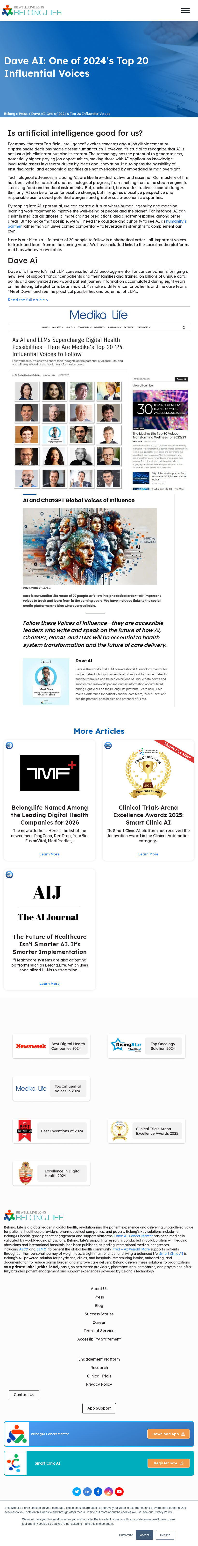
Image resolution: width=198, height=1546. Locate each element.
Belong (9, 114)
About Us (99, 1288)
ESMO (41, 1249)
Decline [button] (165, 1535)
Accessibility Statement (99, 1339)
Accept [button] (144, 1535)
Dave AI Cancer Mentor (133, 1236)
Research (99, 1367)
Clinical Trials (99, 1376)
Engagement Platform (99, 1359)
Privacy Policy (99, 1384)
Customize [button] (126, 1535)
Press (23, 114)
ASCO (23, 1249)
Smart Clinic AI (171, 1253)
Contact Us (24, 1394)
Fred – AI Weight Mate (131, 1249)
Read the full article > (28, 299)
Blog (99, 1305)
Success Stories (99, 1314)
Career (99, 1322)
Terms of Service (99, 1330)
